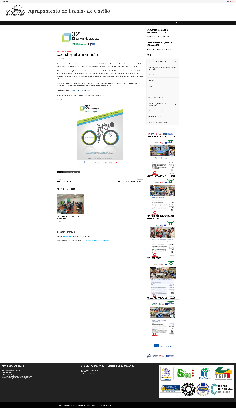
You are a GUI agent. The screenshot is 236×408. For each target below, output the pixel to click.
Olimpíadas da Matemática (65, 51)
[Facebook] (228, 1)
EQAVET (121, 23)
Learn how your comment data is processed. (95, 240)
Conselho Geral (77, 23)
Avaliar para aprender (161, 23)
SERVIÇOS (96, 23)
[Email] (233, 1)
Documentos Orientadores (135, 23)
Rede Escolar (67, 23)
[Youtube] (230, 1)
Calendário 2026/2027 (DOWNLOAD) (158, 37)
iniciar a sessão (66, 236)
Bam (109, 405)
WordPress (101, 405)
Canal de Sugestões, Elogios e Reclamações (160, 49)
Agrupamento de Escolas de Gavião (79, 405)
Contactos (150, 23)
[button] (163, 157)
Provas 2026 (105, 23)
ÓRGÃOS (87, 23)
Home (59, 23)
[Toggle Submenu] (175, 61)
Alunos (113, 23)
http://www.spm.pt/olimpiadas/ (80, 90)
